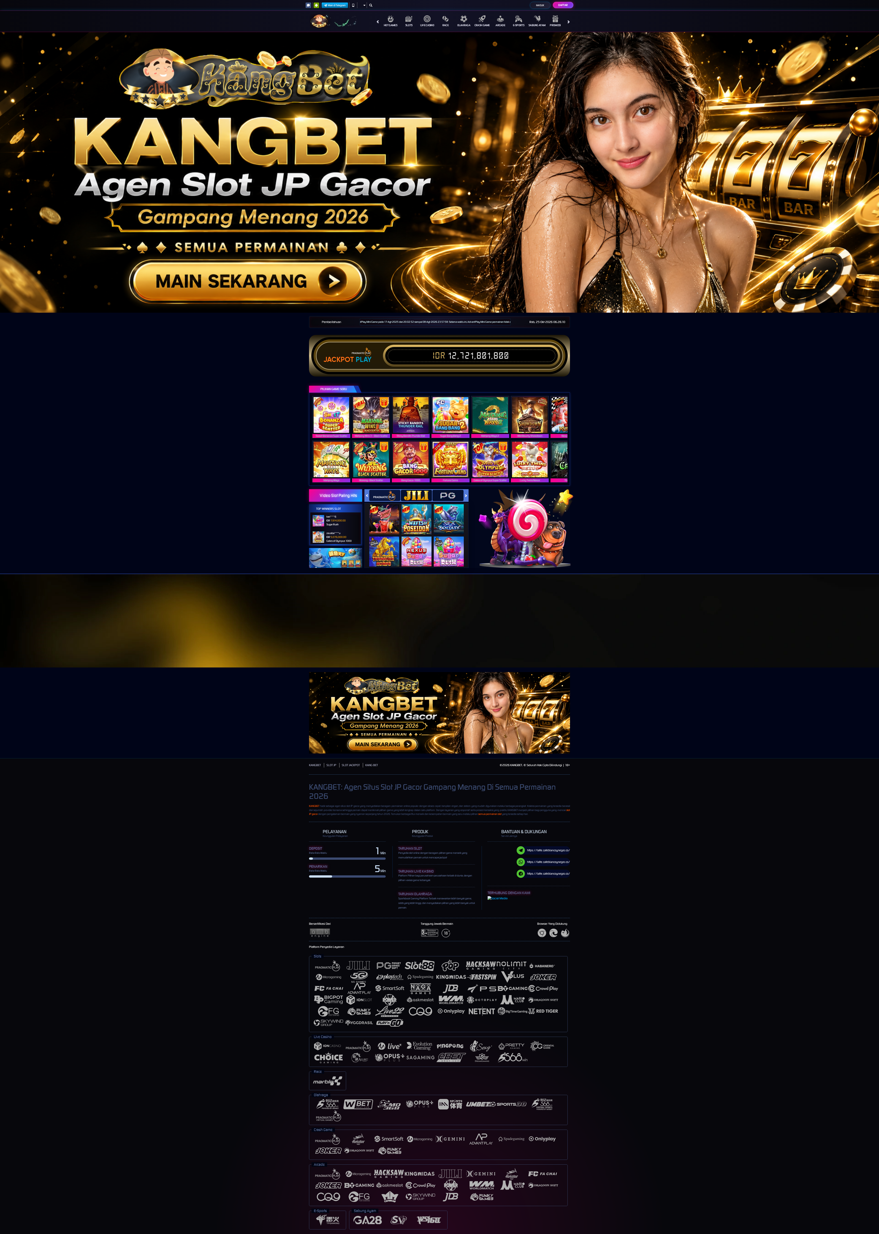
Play (364, 359)
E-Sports (518, 25)
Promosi (555, 25)
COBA (387, 515)
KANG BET (371, 765)
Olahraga (463, 25)
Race (445, 25)
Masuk (540, 5)
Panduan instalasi (619, 629)
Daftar (563, 5)
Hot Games (390, 25)
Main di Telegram (337, 5)
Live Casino (427, 25)
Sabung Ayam (537, 25)
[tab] (384, 495)
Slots (409, 25)
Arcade (500, 25)
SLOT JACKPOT (351, 765)
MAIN (334, 415)
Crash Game (482, 25)
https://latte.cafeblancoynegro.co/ (548, 850)
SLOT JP (331, 765)
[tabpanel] (439, 172)
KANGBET (315, 765)
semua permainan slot (490, 814)
